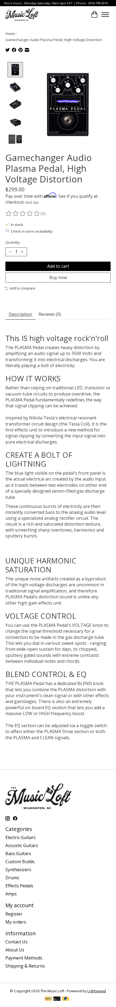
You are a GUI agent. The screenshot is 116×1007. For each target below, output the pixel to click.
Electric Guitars (20, 837)
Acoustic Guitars (21, 845)
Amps (11, 894)
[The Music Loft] (22, 14)
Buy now (58, 277)
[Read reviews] (22, 213)
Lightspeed (96, 990)
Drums (12, 878)
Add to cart (58, 266)
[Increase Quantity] (21, 251)
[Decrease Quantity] (10, 251)
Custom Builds (20, 862)
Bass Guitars (18, 853)
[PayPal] (48, 999)
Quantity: (13, 242)
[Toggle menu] (105, 14)
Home (10, 33)
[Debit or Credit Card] (56, 999)
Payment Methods (23, 958)
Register (13, 914)
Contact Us (16, 942)
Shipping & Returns (25, 966)
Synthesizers (18, 870)
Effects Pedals (19, 886)
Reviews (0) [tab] (50, 314)
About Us (14, 950)
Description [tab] (20, 314)
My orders (15, 922)
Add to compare (22, 288)
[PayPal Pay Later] (65, 999)
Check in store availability (32, 231)
